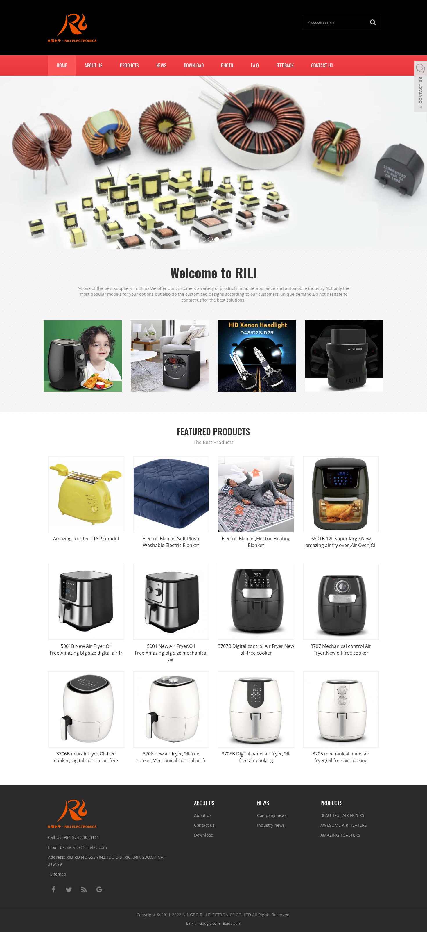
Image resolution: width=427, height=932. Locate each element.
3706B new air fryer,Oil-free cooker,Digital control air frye (86, 757)
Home (62, 65)
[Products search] (374, 22)
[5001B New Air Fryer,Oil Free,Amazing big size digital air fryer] (86, 602)
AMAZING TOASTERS (340, 835)
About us (94, 65)
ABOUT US (204, 803)
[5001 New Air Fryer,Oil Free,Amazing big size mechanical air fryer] (171, 602)
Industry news (271, 825)
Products (129, 65)
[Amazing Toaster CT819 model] (86, 494)
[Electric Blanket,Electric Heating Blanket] (256, 494)
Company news (272, 815)
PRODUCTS (331, 803)
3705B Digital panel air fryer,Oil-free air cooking (256, 757)
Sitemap (58, 874)
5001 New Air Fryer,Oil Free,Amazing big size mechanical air (171, 653)
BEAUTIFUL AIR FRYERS (342, 815)
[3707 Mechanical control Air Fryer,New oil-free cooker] (341, 602)
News (161, 65)
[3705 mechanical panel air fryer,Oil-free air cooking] (341, 709)
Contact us (322, 65)
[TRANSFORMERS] (213, 162)
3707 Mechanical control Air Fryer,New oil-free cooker (341, 649)
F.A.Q (255, 65)
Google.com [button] (209, 923)
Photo (227, 65)
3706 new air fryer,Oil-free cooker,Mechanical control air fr (171, 757)
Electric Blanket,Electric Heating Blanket (256, 541)
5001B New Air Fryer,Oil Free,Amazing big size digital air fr (86, 649)
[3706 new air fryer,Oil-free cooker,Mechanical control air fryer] (171, 709)
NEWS (263, 803)
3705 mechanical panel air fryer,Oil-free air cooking (341, 757)
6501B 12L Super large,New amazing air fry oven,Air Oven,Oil (341, 541)
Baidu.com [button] (232, 923)
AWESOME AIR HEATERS (343, 825)
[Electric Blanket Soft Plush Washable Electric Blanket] (171, 494)
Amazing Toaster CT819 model (86, 538)
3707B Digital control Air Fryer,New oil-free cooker (256, 649)
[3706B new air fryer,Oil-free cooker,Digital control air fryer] (86, 709)
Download (194, 65)
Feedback (285, 65)
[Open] (420, 87)
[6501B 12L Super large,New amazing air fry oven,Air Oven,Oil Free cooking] (341, 494)
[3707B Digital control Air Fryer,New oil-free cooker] (256, 602)
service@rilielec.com (87, 847)
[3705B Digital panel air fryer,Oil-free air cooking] (256, 709)
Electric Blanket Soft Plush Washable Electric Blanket (171, 541)
